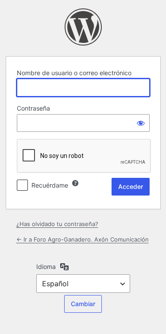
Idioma (46, 266)
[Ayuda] (75, 183)
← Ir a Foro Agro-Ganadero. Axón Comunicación (82, 239)
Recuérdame (49, 185)
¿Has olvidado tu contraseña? (57, 223)
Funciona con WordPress (83, 27)
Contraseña (33, 108)
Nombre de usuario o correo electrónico (74, 73)
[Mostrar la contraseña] (141, 123)
